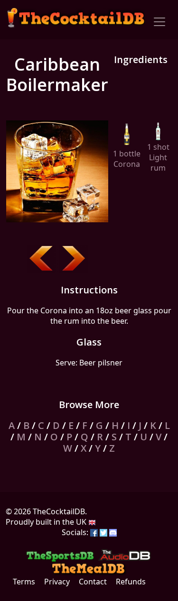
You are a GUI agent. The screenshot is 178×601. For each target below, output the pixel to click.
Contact (93, 581)
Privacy (57, 581)
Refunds (131, 581)
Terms (24, 581)
